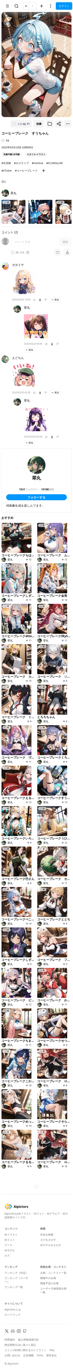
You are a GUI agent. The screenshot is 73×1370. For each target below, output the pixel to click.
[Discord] (12, 673)
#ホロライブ (21, 163)
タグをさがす (48, 582)
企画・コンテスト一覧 (53, 615)
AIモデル (9, 592)
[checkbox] (12, 252)
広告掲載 (28, 697)
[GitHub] (24, 673)
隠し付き (20, 252)
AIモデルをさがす (50, 587)
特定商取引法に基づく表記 (20, 687)
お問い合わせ (12, 697)
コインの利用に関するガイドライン (25, 692)
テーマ (8, 587)
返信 (56, 299)
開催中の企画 (48, 620)
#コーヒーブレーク (26, 170)
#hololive (37, 163)
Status (40, 697)
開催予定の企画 (49, 625)
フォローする (36, 497)
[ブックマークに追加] (50, 124)
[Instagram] (18, 673)
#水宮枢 (6, 163)
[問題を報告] (45, 299)
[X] (6, 673)
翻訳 (3, 181)
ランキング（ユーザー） (16, 622)
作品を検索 (46, 576)
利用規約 (9, 681)
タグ (7, 597)
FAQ (51, 692)
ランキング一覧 (13, 629)
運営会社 (51, 697)
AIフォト (9, 582)
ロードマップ (12, 656)
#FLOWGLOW (54, 163)
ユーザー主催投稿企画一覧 (53, 632)
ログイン (64, 6)
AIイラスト (11, 576)
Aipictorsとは (12, 651)
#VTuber (6, 170)
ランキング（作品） (16, 615)
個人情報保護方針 (28, 681)
